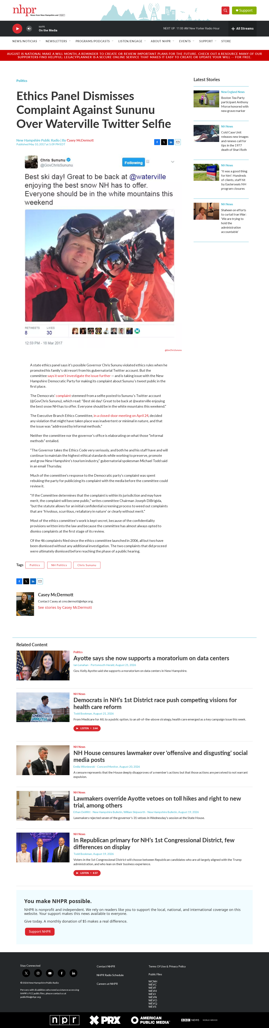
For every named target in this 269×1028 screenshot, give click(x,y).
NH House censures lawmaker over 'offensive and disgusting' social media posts (160, 756)
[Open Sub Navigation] (40, 41)
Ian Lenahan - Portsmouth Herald (93, 665)
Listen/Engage (130, 41)
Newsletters (56, 41)
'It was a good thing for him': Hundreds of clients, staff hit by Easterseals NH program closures (234, 179)
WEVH (152, 990)
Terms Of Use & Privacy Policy (167, 966)
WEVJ (152, 994)
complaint (63, 395)
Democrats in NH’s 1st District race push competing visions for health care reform (155, 703)
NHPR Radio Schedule (110, 975)
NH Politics (59, 565)
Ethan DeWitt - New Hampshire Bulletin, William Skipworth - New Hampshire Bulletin (125, 812)
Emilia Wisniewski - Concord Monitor (95, 766)
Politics (21, 80)
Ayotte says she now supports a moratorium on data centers (151, 658)
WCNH (152, 981)
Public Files (155, 974)
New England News (233, 92)
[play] (17, 28)
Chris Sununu (86, 565)
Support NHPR (40, 931)
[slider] (35, 28)
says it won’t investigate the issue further (79, 375)
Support (246, 10)
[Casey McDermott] (25, 604)
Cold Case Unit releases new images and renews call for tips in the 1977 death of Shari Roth (235, 140)
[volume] (29, 28)
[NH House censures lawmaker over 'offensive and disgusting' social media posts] (43, 760)
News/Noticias (24, 41)
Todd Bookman (82, 713)
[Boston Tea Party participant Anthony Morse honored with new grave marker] (206, 98)
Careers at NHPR (107, 983)
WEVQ (152, 1003)
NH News (227, 126)
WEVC (152, 984)
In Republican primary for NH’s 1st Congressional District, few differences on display (153, 843)
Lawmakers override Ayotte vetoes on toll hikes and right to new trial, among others (157, 801)
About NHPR (161, 41)
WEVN (152, 997)
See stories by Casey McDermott (65, 607)
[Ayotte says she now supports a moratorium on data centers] (43, 665)
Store (226, 41)
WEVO (152, 1000)
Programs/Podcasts (93, 41)
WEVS (152, 1006)
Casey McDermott (80, 140)
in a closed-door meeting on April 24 (121, 415)
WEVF (152, 987)
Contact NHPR (106, 966)
